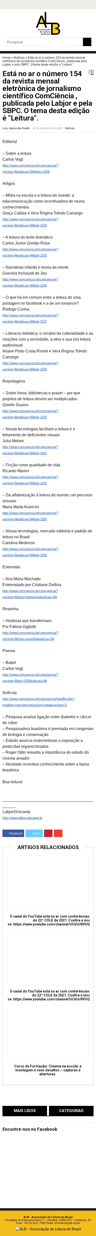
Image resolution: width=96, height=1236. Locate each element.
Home (6, 57)
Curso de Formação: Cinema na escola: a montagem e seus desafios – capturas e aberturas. (47, 1070)
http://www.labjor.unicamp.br (22, 818)
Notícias (19, 57)
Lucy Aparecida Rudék (16, 128)
